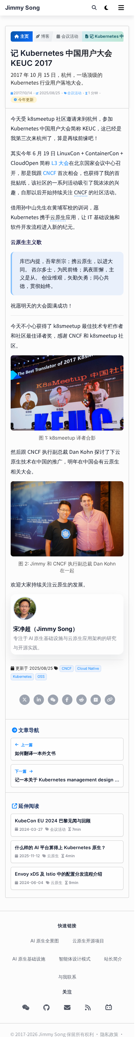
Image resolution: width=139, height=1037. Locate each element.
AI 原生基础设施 (28, 958)
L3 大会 (60, 163)
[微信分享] (53, 700)
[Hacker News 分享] (96, 700)
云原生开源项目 (88, 940)
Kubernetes (22, 676)
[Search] (94, 8)
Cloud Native (88, 668)
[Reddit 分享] (81, 700)
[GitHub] (46, 1007)
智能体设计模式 (75, 958)
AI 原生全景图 (44, 940)
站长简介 (113, 958)
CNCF (49, 173)
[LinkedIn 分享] (39, 700)
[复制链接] (110, 700)
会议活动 (74, 93)
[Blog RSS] (88, 1007)
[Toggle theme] (106, 8)
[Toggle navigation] (121, 7)
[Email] (67, 1007)
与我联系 (67, 977)
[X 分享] (24, 700)
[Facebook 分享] (67, 700)
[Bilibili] (108, 1007)
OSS (41, 676)
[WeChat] (26, 1007)
